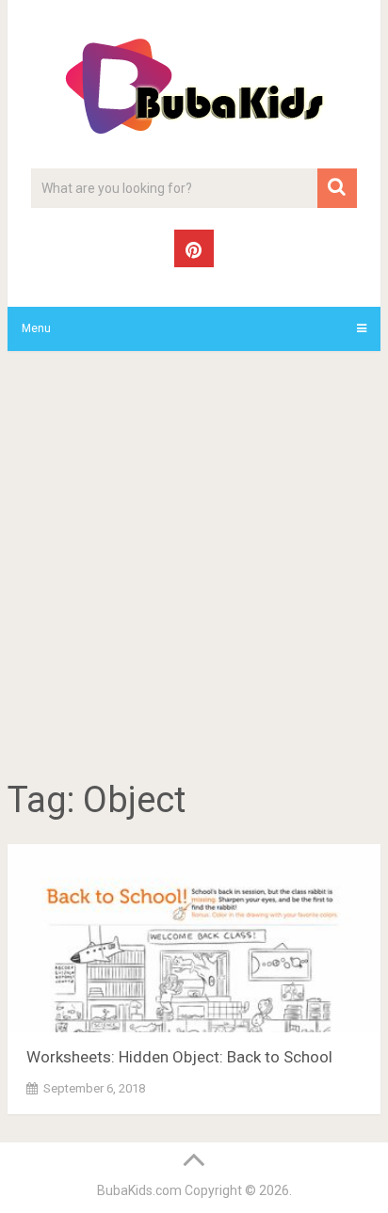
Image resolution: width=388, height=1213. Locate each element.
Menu (36, 328)
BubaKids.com (139, 1190)
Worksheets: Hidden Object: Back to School (179, 1056)
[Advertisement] (194, 568)
